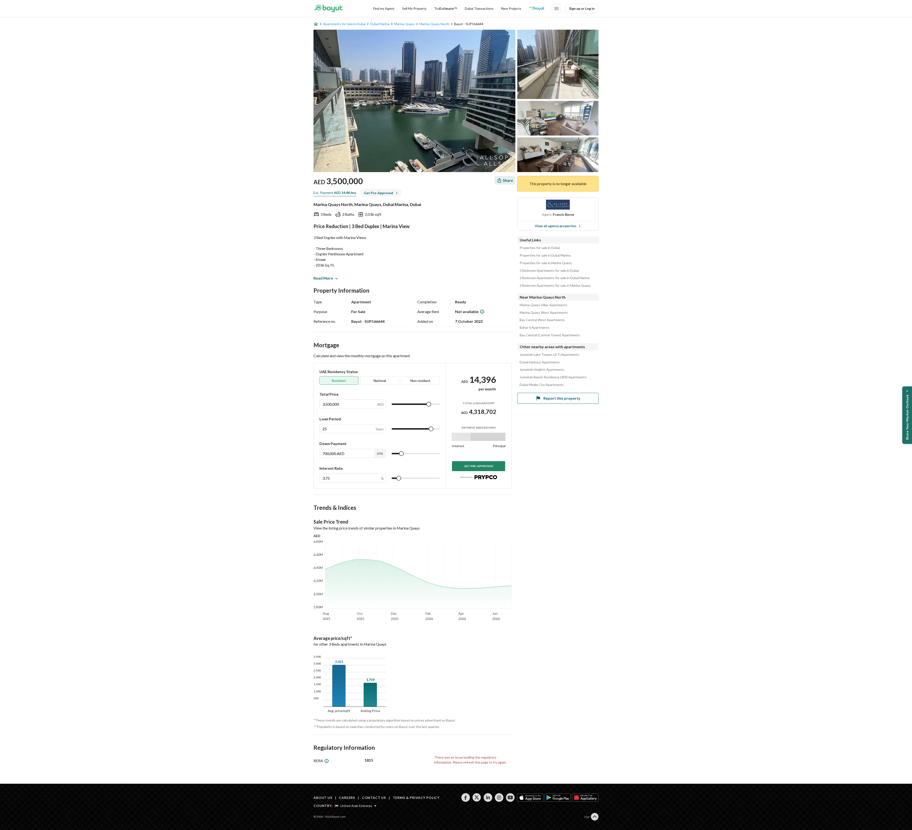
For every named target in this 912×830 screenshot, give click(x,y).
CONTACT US (374, 798)
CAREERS (347, 798)
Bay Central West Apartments (542, 320)
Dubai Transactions (479, 8)
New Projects (511, 8)
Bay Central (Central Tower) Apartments (550, 335)
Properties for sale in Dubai (540, 248)
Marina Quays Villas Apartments (543, 305)
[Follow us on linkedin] (488, 797)
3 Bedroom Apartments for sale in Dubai (549, 270)
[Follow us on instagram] (499, 797)
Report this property (561, 398)
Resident (339, 381)
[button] (907, 415)
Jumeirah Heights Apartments (542, 369)
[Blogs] (536, 8)
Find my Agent (383, 8)
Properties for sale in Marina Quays (546, 263)
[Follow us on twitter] (476, 797)
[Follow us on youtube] (510, 797)
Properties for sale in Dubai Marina (545, 255)
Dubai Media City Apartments (542, 385)
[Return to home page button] (328, 8)
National (380, 381)
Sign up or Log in (581, 8)
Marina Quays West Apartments (544, 312)
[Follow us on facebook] (465, 797)
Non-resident (420, 381)
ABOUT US (323, 798)
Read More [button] (323, 278)
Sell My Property (414, 8)
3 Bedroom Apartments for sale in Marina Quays (555, 285)
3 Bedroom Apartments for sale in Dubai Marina (554, 278)
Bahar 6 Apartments (535, 327)
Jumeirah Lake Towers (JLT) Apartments (549, 354)
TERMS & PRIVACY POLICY (416, 798)
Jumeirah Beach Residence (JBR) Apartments (553, 377)
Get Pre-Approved (478, 466)
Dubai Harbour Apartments (540, 362)
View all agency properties (555, 226)
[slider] (428, 404)
